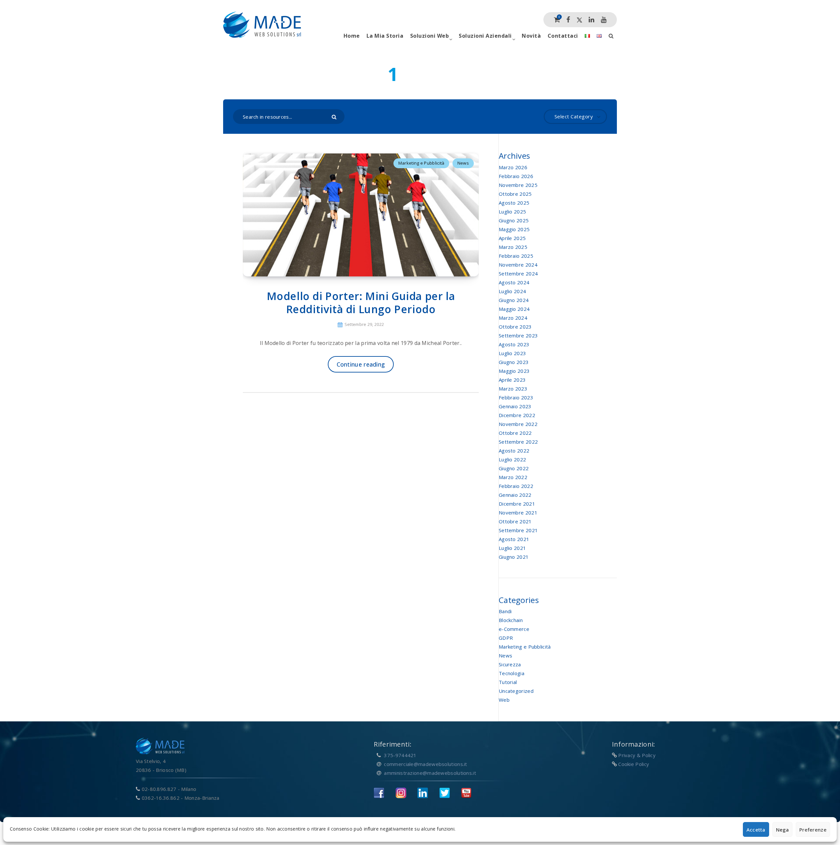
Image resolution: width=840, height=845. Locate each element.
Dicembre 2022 (517, 415)
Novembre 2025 (518, 185)
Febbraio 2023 (516, 397)
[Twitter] (579, 20)
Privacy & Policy (637, 755)
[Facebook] (568, 20)
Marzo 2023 (513, 388)
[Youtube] (603, 20)
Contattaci (563, 35)
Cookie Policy (633, 764)
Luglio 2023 (512, 353)
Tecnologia (511, 673)
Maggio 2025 (514, 229)
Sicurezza (510, 664)
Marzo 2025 (513, 247)
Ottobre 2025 (515, 194)
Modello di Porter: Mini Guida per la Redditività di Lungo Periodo (361, 302)
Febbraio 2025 (516, 255)
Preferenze (813, 829)
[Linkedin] (591, 20)
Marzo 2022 (513, 477)
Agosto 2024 (514, 282)
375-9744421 (400, 755)
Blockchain (511, 620)
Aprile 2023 (512, 379)
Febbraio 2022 (516, 486)
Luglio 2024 (512, 291)
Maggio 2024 (514, 309)
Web (504, 699)
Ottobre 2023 (515, 326)
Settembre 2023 (518, 335)
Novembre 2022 (518, 424)
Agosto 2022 (514, 450)
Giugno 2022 (514, 468)
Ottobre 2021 (515, 521)
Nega (782, 829)
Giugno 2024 (514, 300)
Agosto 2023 (514, 344)
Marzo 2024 (513, 317)
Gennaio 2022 (515, 495)
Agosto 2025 (514, 202)
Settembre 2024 (518, 273)
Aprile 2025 (512, 238)
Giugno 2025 (514, 220)
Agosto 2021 (514, 539)
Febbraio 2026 (516, 176)
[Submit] (335, 116)
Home (352, 35)
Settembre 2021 (518, 530)
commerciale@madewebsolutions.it (425, 764)
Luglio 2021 (512, 548)
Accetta (756, 829)
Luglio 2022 (512, 459)
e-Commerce (514, 629)
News (463, 163)
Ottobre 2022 (515, 433)
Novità (531, 35)
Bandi (505, 611)
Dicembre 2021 (517, 503)
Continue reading (361, 364)
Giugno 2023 (514, 362)
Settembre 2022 (518, 441)
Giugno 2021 (514, 556)
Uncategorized (516, 691)
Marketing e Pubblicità (421, 163)
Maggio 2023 (514, 371)
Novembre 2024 (518, 264)
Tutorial (508, 682)
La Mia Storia (385, 35)
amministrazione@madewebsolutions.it (430, 773)
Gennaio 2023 (515, 406)
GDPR (506, 637)
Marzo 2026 (513, 167)
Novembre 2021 (518, 512)
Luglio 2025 (512, 211)
